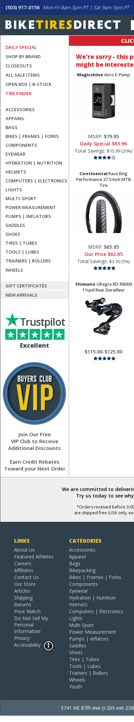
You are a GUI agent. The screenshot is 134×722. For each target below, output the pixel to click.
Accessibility (27, 645)
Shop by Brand (23, 56)
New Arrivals (21, 295)
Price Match (27, 611)
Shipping (23, 597)
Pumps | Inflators (28, 216)
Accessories (20, 109)
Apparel (15, 118)
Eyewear (15, 154)
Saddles (15, 225)
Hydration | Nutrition (33, 163)
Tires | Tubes (21, 243)
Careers (22, 563)
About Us (24, 549)
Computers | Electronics (36, 181)
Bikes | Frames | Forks (32, 136)
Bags (11, 127)
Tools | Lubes (22, 252)
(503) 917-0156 (22, 7)
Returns (22, 604)
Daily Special (21, 47)
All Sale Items (22, 75)
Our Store (25, 584)
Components (21, 145)
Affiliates (23, 570)
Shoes (12, 234)
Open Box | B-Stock (28, 84)
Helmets (15, 172)
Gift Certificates (26, 286)
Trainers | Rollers (28, 261)
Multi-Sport (20, 198)
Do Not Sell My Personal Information (31, 624)
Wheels (14, 270)
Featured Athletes (34, 556)
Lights (13, 189)
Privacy (22, 638)
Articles (22, 591)
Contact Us (26, 577)
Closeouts (18, 66)
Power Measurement (30, 207)
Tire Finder (18, 93)
